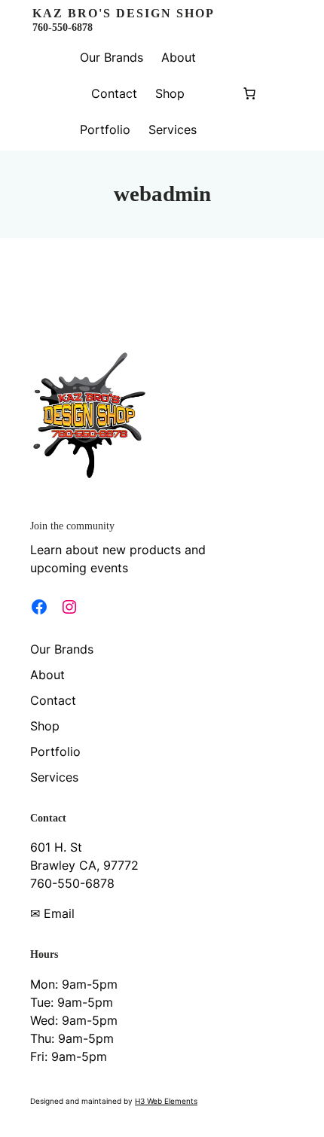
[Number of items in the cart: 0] (249, 93)
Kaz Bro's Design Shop (123, 13)
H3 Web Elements (166, 1100)
